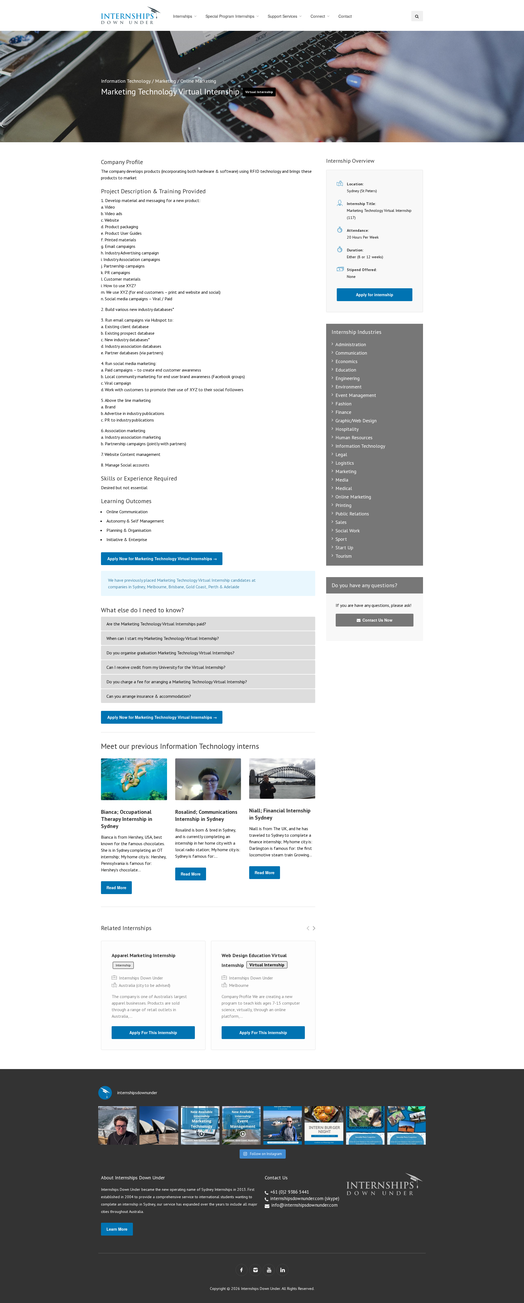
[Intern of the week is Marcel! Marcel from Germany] (117, 1125)
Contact (345, 16)
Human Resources (354, 437)
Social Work (347, 530)
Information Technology (126, 81)
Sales (341, 522)
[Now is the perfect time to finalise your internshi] (282, 1125)
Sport (341, 539)
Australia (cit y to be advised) (144, 985)
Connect (318, 16)
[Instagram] (255, 1270)
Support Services (282, 16)
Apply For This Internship (153, 1032)
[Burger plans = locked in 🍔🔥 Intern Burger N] (324, 1125)
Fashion (343, 403)
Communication (351, 353)
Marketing (165, 81)
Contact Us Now (376, 620)
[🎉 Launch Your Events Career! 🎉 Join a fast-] (241, 1125)
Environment (348, 387)
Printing (343, 505)
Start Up (344, 547)
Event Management (355, 395)
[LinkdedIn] (282, 1270)
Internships (182, 16)
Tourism (343, 556)
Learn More (116, 1229)
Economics (346, 361)
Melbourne (239, 985)
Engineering (347, 378)
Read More (116, 887)
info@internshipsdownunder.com (304, 1205)
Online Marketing (198, 81)
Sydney (353, 190)
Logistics (344, 463)
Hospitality (347, 429)
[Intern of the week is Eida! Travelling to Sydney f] (158, 1125)
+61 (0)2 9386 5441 (289, 1192)
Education (345, 370)
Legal (341, 454)
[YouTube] (269, 1270)
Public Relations (352, 513)
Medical (343, 488)
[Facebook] (242, 1270)
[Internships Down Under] (131, 15)
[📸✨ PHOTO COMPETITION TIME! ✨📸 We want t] (406, 1125)
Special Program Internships (230, 16)
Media (341, 480)
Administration (350, 344)
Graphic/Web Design (356, 420)
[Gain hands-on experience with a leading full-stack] (200, 1125)
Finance (343, 412)
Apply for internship (374, 294)
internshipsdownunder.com (296, 1198)
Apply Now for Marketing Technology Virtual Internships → (162, 558)
